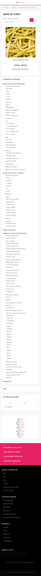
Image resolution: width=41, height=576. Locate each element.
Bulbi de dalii (7, 507)
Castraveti (10, 323)
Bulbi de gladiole (8, 500)
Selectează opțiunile (20, 69)
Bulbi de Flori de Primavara (14, 84)
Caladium (8, 118)
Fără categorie (9, 230)
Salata (8, 350)
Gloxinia (8, 99)
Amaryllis (8, 102)
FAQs (4, 476)
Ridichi (9, 345)
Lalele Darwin (10, 202)
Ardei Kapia (10, 320)
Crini (6, 121)
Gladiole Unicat (11, 161)
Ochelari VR (9, 289)
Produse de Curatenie (12, 294)
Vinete (9, 358)
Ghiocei (8, 185)
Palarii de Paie (10, 238)
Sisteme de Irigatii (11, 362)
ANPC (5, 530)
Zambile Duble (11, 223)
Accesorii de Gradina (12, 235)
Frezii (8, 96)
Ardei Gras (10, 315)
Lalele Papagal (10, 207)
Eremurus (9, 180)
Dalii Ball (9, 139)
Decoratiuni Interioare (13, 254)
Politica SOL (6, 534)
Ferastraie (9, 369)
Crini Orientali (10, 128)
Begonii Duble (10, 112)
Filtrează (8, 407)
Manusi (8, 297)
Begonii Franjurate (12, 115)
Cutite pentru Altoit (12, 270)
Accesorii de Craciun (12, 246)
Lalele (7, 197)
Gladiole (8, 150)
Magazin (14, 7)
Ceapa (9, 326)
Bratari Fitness (10, 281)
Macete (8, 377)
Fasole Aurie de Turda (20, 60)
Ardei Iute (10, 318)
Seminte (8, 305)
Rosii (8, 347)
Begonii (7, 105)
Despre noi (6, 537)
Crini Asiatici (10, 123)
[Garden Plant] (20, 2)
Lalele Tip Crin (10, 210)
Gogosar (9, 337)
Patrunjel (9, 342)
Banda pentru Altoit (12, 262)
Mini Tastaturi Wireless (13, 286)
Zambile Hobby (11, 226)
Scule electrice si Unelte (13, 302)
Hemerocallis (9, 164)
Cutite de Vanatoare (12, 265)
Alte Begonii (10, 107)
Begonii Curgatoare (12, 110)
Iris (7, 188)
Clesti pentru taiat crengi (14, 367)
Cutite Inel (9, 267)
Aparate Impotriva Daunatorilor (15, 248)
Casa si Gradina (10, 241)
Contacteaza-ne (7, 541)
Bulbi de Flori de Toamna (13, 173)
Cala (7, 91)
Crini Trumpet (10, 134)
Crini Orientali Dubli (12, 131)
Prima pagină (5, 7)
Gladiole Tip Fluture (12, 158)
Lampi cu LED (10, 256)
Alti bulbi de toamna (11, 175)
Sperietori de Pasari (12, 275)
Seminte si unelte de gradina (11, 517)
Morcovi (9, 339)
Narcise (7, 218)
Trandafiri (7, 381)
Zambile (8, 221)
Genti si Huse (10, 283)
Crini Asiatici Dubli (12, 126)
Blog (4, 473)
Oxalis (8, 191)
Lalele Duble (10, 204)
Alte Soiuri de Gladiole (13, 153)
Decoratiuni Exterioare (13, 251)
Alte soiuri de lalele (12, 199)
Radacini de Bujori (11, 166)
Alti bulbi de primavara (12, 86)
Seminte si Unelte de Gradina (14, 233)
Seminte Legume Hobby (13, 310)
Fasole (9, 334)
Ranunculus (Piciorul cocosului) (15, 169)
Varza (8, 355)
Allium (8, 177)
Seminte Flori (10, 308)
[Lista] (36, 20)
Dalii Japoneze (10, 147)
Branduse (8, 194)
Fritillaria (9, 183)
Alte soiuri (9, 88)
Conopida (9, 329)
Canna (8, 94)
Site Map (5, 527)
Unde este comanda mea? (11, 487)
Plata (4, 480)
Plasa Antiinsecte (11, 273)
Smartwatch (10, 291)
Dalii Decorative (11, 145)
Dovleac (9, 331)
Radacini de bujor (8, 503)
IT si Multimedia (10, 278)
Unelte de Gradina (11, 364)
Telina (8, 353)
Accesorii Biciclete (12, 243)
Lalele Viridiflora (11, 215)
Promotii (8, 300)
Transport (6, 483)
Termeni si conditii (8, 490)
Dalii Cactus (10, 142)
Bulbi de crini (7, 510)
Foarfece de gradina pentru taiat (16, 372)
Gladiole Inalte (10, 155)
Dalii (6, 137)
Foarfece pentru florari (13, 375)
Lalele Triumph (11, 212)
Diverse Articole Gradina (13, 260)
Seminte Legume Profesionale (15, 313)
